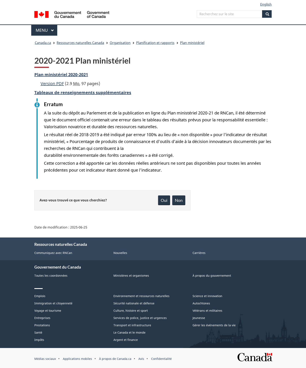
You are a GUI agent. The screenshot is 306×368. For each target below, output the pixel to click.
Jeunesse (199, 318)
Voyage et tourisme (47, 311)
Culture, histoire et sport (130, 311)
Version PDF (52, 83)
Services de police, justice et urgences (140, 318)
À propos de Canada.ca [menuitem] (115, 359)
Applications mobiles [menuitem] (77, 359)
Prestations (42, 325)
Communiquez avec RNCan (53, 253)
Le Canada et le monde (129, 332)
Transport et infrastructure (132, 325)
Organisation (120, 42)
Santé (38, 332)
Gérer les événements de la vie (214, 325)
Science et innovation (207, 296)
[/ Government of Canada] (71, 15)
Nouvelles (120, 253)
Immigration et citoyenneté (53, 303)
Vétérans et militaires (207, 311)
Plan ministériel (192, 42)
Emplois (39, 296)
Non (179, 200)
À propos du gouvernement (212, 276)
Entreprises (42, 318)
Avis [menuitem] (141, 359)
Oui (164, 200)
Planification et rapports (155, 42)
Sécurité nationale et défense (133, 303)
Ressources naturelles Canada (80, 42)
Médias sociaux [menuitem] (45, 359)
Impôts (39, 340)
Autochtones (201, 303)
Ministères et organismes (131, 276)
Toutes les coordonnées (50, 276)
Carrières (199, 253)
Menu (46, 30)
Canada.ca (43, 42)
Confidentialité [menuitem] (161, 359)
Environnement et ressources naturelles (141, 296)
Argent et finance (125, 340)
